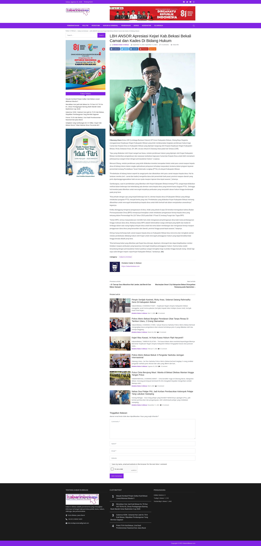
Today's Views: (159, 498)
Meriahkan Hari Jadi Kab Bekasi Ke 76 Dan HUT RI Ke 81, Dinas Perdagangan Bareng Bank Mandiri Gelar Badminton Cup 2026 (84, 106)
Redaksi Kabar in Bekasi (121, 45)
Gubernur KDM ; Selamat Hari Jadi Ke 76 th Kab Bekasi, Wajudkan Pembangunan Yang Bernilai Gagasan (129, 517)
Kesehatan (146, 25)
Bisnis (136, 25)
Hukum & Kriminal (110, 25)
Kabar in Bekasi (71, 31)
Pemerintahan (73, 25)
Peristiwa (96, 25)
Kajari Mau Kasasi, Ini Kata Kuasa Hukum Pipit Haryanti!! (157, 337)
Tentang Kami (88, 2)
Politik (85, 25)
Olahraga (158, 25)
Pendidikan (126, 25)
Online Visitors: (159, 495)
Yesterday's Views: (161, 501)
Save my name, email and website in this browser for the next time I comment (139, 464)
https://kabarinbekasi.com (131, 266)
